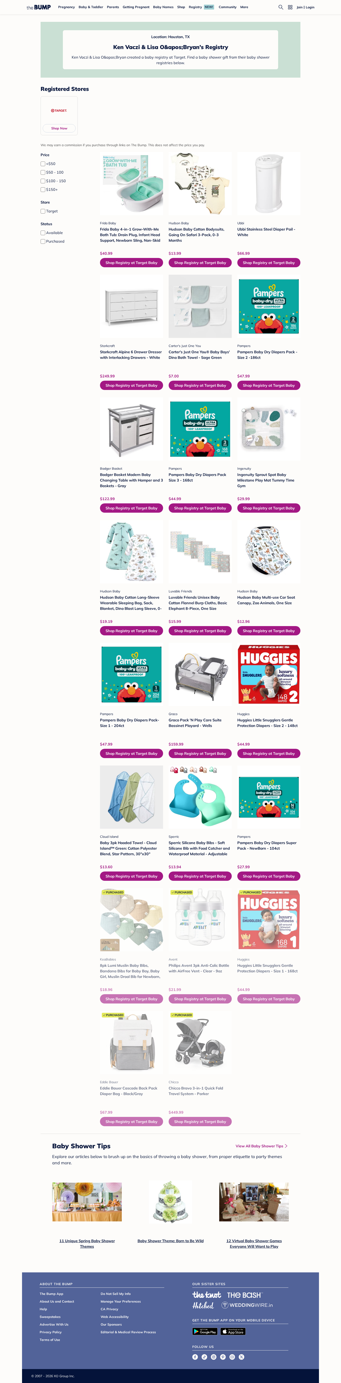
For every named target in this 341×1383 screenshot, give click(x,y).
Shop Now (59, 128)
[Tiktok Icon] (204, 1357)
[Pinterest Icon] (223, 1357)
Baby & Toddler (91, 7)
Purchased (55, 241)
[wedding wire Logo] (247, 1304)
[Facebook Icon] (195, 1357)
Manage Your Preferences (121, 1301)
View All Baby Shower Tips (259, 1146)
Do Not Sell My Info (116, 1294)
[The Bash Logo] (245, 1295)
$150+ (52, 189)
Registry (195, 7)
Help (43, 1309)
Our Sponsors (111, 1324)
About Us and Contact (57, 1301)
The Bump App (51, 1294)
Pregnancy (66, 7)
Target (52, 211)
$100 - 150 (56, 180)
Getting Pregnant (136, 7)
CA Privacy (109, 1309)
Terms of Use (50, 1340)
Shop (181, 7)
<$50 (50, 163)
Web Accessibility (115, 1317)
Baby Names (163, 7)
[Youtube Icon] (232, 1357)
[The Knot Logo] (207, 1294)
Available (54, 232)
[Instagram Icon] (213, 1357)
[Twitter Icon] (241, 1357)
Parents (113, 7)
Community (228, 7)
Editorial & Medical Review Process (128, 1332)
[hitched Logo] (203, 1304)
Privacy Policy (51, 1332)
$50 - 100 (55, 172)
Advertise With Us (54, 1324)
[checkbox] (43, 164)
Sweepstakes (50, 1317)
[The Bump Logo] (39, 7)
